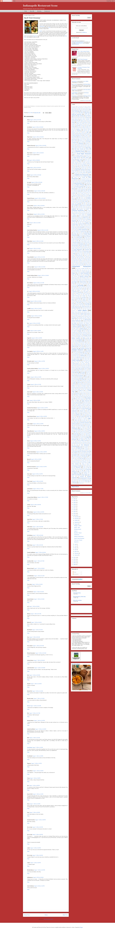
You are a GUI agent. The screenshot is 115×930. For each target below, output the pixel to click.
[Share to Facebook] (49, 112)
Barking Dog (74, 131)
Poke (84, 374)
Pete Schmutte (79, 369)
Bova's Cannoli (81, 147)
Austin (85, 124)
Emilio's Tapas (79, 221)
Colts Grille (74, 191)
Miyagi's (79, 330)
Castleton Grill (74, 176)
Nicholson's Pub (78, 343)
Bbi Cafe (78, 132)
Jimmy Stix (75, 279)
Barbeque (79, 130)
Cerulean (83, 177)
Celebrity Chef (76, 177)
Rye (78, 399)
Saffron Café (88, 399)
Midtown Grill (85, 327)
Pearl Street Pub (75, 365)
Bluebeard (81, 143)
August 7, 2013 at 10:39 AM (39, 667)
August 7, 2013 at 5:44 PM (35, 847)
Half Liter (85, 254)
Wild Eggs (89, 477)
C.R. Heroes (83, 163)
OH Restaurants (76, 353)
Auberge (73, 124)
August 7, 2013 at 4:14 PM (38, 794)
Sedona (88, 410)
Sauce (89, 406)
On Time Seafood (76, 356)
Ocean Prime (75, 352)
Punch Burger (81, 379)
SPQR (85, 424)
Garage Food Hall (75, 239)
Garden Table (81, 239)
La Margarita (85, 292)
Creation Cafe (79, 195)
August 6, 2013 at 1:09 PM (37, 338)
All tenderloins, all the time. (79, 596)
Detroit (88, 203)
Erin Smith (76, 222)
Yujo (72, 480)
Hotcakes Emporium (86, 261)
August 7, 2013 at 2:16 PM (36, 763)
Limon (89, 301)
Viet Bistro (87, 470)
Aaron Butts (75, 112)
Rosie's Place (74, 396)
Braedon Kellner (74, 150)
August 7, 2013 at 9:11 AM (39, 575)
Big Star (86, 136)
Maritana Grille (75, 317)
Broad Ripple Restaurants (84, 153)
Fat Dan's (88, 223)
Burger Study (87, 159)
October (76, 520)
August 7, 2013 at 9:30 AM (34, 606)
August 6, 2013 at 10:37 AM (35, 119)
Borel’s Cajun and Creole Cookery (84, 145)
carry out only (86, 173)
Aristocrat (88, 120)
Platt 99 (74, 373)
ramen (74, 382)
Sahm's (77, 400)
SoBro (89, 418)
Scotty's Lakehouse (75, 409)
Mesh (84, 325)
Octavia (85, 352)
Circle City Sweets (77, 187)
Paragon (73, 362)
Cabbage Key (89, 163)
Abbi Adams (80, 112)
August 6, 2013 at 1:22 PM (39, 361)
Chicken (85, 183)
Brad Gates (88, 147)
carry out (80, 173)
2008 (74, 564)
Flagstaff (76, 230)
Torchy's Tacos (84, 460)
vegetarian (73, 470)
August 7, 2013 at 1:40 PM (38, 756)
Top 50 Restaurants (76, 460)
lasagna (78, 297)
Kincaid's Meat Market (82, 286)
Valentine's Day (82, 469)
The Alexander (85, 447)
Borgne (73, 146)
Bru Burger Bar (88, 156)
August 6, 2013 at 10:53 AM (35, 174)
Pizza (77, 372)
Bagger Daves (88, 126)
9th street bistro (87, 84)
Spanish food (74, 423)
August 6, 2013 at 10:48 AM (34, 160)
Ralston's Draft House (81, 381)
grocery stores (88, 250)
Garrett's (86, 239)
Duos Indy (88, 213)
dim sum (73, 205)
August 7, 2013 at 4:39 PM (35, 812)
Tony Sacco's (89, 459)
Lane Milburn (83, 295)
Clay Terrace (85, 188)
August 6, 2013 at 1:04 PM (35, 330)
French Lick (79, 236)
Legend (76, 301)
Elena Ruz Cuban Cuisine (83, 220)
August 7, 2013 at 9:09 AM (39, 568)
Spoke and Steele (80, 424)
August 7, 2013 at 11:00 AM (34, 675)
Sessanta (81, 413)
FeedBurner (84, 32)
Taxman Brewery (85, 442)
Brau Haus (86, 150)
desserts (79, 203)
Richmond (84, 388)
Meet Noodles (89, 324)
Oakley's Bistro (88, 351)
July (75, 544)
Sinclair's (87, 416)
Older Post (65, 915)
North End (88, 347)
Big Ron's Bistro (81, 136)
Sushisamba (88, 433)
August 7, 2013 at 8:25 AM (38, 526)
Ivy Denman (87, 274)
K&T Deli (83, 284)
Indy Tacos (87, 269)
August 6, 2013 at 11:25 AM (39, 266)
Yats (86, 479)
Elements (84, 219)
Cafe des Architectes (82, 164)
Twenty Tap (85, 466)
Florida (89, 231)
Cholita (88, 184)
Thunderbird (85, 457)
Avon (77, 125)
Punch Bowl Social (75, 379)
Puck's (89, 378)
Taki (78, 437)
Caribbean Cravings (75, 172)
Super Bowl (77, 431)
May (76, 547)
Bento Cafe (79, 134)
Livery (82, 303)
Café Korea (78, 165)
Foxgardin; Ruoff (88, 235)
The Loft (73, 452)
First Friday (79, 228)
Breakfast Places (80, 151)
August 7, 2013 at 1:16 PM (37, 747)
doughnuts (74, 209)
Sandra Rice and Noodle (86, 403)
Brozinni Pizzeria (80, 156)
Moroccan (89, 334)
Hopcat (74, 261)
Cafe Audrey (75, 164)
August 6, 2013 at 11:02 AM (39, 214)
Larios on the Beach (75, 296)
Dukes (89, 212)
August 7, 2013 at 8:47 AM (39, 561)
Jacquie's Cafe (83, 275)
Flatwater (88, 230)
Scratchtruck (83, 409)
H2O (74, 254)
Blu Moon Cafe (80, 142)
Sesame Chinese (75, 413)
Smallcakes (74, 418)
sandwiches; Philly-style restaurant (84, 404)
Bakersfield (79, 127)
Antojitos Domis (82, 120)
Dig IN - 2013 (77, 527)
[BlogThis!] (47, 112)
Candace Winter (84, 168)
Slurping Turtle (87, 417)
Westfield (82, 476)
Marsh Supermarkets (83, 318)
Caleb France (84, 167)
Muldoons (78, 337)
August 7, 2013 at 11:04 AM (36, 683)
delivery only (74, 203)
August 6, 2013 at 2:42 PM (42, 407)
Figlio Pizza (88, 226)
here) (49, 27)
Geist (77, 240)
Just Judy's (79, 284)
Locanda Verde (74, 304)
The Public (83, 452)
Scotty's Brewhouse (86, 408)
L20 (79, 291)
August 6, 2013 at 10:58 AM (39, 205)
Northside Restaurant (77, 349)
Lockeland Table (81, 304)
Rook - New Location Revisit (83, 51)
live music (77, 303)
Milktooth (82, 328)
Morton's (74, 335)
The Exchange (85, 449)
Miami (85, 326)
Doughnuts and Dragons (84, 209)
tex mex (81, 443)
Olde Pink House (76, 355)
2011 (74, 559)
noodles (79, 346)
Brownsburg (74, 156)
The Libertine (75, 451)
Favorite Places (75, 225)
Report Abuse (75, 486)
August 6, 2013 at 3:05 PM (39, 431)
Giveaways (81, 244)
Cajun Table (81, 166)
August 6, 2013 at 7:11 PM (38, 488)
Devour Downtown (75, 204)
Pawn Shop (78, 364)
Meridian (80, 325)
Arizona (73, 121)
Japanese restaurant (84, 276)
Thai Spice (81, 446)
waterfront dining (75, 474)
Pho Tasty (85, 370)
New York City (82, 342)
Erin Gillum (85, 221)
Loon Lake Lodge (81, 305)
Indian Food (84, 268)
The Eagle (79, 449)
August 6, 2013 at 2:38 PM (35, 400)
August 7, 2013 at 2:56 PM (38, 770)
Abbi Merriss (87, 112)
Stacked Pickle (87, 425)
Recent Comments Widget (87, 100)
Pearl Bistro (88, 364)
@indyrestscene (79, 43)
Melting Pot (75, 325)
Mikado (90, 327)
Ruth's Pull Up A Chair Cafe (80, 398)
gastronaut (42, 26)
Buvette (80, 162)
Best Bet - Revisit (77, 532)
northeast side (75, 348)
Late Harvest (83, 297)
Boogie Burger (74, 145)
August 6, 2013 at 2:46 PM (41, 416)
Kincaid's (75, 286)
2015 (74, 511)
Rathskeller (89, 382)
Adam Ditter (81, 113)
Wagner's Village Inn (87, 471)
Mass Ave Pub (79, 319)
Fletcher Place (84, 231)
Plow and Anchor (81, 373)
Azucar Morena (82, 125)
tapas (88, 437)
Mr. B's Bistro (74, 336)
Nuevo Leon (82, 351)
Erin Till (81, 222)
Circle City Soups (88, 186)
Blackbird (88, 140)
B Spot (87, 125)
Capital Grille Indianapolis (80, 169)
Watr (82, 474)
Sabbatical (82, 399)
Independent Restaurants (81, 266)
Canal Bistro (77, 168)
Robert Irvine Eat (81, 391)
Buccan (86, 158)
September (77, 522)
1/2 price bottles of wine (76, 106)
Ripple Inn (81, 390)
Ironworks (88, 272)
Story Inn (83, 429)
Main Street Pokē (76, 314)
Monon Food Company (84, 333)
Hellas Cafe (78, 257)
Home (25, 11)
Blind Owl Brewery (81, 141)
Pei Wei (80, 365)
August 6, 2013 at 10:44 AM (38, 136)
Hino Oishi (88, 258)
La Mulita (76, 293)
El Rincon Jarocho (86, 218)
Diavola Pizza (83, 204)
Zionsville (75, 483)
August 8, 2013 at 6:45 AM (38, 877)
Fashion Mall (81, 223)
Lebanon (84, 300)
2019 (74, 504)
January (76, 555)
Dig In (88, 204)
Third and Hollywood (76, 456)
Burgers (79, 160)
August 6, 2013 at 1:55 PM (43, 368)
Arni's (77, 121)
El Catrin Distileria (79, 218)
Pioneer (73, 372)
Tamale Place (83, 437)
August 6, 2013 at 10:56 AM (39, 190)
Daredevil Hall (78, 201)
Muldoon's (73, 337)
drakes (77, 212)
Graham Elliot (75, 246)
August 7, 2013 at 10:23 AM (38, 645)
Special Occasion (82, 423)
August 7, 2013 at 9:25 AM (39, 599)
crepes (89, 195)
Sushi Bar (76, 433)
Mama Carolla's (84, 314)
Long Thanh (87, 304)
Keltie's (88, 284)
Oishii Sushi (77, 354)
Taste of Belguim (81, 439)
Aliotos (87, 116)
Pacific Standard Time (86, 360)
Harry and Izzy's (79, 255)
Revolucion (80, 388)
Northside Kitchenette (85, 348)
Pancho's (82, 361)
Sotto (80, 421)
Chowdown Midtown (84, 185)
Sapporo (84, 406)
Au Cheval (88, 123)
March (76, 551)
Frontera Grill (74, 238)
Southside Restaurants (84, 422)
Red (78, 383)
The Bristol (86, 448)
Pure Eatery (88, 379)
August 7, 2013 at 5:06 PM (37, 834)
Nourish (77, 351)
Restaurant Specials (75, 387)
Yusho (80, 480)
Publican (77, 378)
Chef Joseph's (78, 182)
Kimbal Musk (89, 285)
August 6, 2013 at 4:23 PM (41, 466)
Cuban (77, 197)
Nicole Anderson (77, 344)
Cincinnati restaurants (79, 186)
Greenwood (87, 249)
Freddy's (74, 236)
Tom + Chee (74, 459)
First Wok (89, 228)
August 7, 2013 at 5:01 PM (37, 827)
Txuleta (90, 466)
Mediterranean (74, 324)
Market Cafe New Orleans (85, 317)
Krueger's (78, 290)
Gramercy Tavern (87, 246)
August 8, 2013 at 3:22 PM (39, 885)
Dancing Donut (81, 200)
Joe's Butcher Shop (86, 279)
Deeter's (77, 202)
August (76, 524)
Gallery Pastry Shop (86, 238)
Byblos (84, 162)
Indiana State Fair (79, 269)
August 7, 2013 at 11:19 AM (37, 691)
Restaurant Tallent (83, 387)
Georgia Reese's (79, 241)
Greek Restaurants (77, 249)
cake (85, 166)
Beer (88, 132)
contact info (88, 192)
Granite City (80, 247)
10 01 (84, 106)
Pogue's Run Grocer (78, 374)
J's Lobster (78, 275)
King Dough (89, 286)
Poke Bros (88, 374)
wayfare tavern (87, 474)
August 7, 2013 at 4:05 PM (34, 785)
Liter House (85, 302)
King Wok (81, 287)
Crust (84, 196)
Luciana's (75, 309)
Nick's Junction (84, 343)
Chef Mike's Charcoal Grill (87, 182)
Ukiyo (88, 467)
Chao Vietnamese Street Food (86, 178)
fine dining (80, 227)
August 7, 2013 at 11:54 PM (39, 870)
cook (78, 193)
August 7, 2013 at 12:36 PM (40, 729)
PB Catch (83, 364)
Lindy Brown (78, 302)
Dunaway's (83, 213)
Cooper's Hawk (83, 193)
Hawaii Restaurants (80, 256)
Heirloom (73, 257)
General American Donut (85, 240)
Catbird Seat (80, 176)
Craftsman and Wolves (86, 194)
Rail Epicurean (84, 380)
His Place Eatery (74, 259)
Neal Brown (79, 340)
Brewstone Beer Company (77, 152)
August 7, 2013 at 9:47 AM (37, 629)
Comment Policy (74, 192)
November (77, 518)
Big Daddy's (86, 135)
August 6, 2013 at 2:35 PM (38, 391)
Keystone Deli (74, 285)
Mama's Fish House (78, 315)
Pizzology (83, 372)
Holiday (81, 260)
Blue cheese (86, 142)
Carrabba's (76, 173)
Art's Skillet (81, 121)
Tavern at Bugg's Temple (82, 440)
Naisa (88, 338)
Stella (85, 428)
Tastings (74, 440)
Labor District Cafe (86, 294)
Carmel (89, 172)
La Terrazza (78, 294)
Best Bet (89, 134)
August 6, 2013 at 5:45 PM (38, 481)
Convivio (73, 193)
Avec (89, 124)
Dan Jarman (75, 200)
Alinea (83, 116)
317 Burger (89, 108)
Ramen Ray (79, 382)
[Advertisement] (78, 609)
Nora (83, 346)
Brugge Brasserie (76, 157)
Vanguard (88, 469)
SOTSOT (76, 421)
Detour (84, 203)
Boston (77, 146)
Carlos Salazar (83, 172)
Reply (28, 123)
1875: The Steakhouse (85, 107)
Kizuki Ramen (87, 287)
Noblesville (74, 346)
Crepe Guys (85, 195)
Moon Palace (79, 334)
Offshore (89, 352)
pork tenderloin (80, 375)
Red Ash (82, 383)
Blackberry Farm (82, 140)
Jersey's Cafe (88, 278)
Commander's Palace (86, 191)
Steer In (81, 428)
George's (73, 241)
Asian (73, 122)
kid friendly (80, 285)
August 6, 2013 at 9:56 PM (35, 504)
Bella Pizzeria (81, 133)
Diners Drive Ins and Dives (85, 205)
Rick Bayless (78, 389)
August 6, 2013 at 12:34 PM (34, 323)
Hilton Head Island (82, 258)
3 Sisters (79, 108)
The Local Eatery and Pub (85, 451)
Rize (86, 390)
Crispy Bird (80, 196)
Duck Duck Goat (83, 212)
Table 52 (82, 434)
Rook (73, 394)
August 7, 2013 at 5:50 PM (35, 862)
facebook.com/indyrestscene (78, 42)
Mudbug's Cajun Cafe (81, 336)
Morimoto (84, 334)
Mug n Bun (88, 336)
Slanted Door (80, 417)
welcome (79, 475)
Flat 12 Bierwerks (82, 230)
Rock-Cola (88, 391)
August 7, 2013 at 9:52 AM (34, 637)
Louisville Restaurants (85, 306)
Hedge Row (88, 256)
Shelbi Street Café (78, 415)
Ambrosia (88, 117)
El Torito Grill (79, 219)
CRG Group (75, 196)
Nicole (28, 705)
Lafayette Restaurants (75, 295)
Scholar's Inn (74, 408)
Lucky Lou (80, 309)
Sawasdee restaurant (81, 407)
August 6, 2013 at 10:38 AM (37, 127)
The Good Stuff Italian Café (80, 450)
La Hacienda (78, 292)
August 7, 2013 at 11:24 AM (39, 698)
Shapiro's (83, 414)
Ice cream (82, 264)
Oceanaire (81, 352)
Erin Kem (89, 221)
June (76, 546)
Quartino (73, 380)
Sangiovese (74, 405)
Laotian (88, 295)
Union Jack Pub (79, 468)
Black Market (74, 140)
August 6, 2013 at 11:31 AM (38, 282)
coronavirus (78, 194)
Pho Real (80, 370)
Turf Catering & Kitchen (76, 466)
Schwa (79, 408)
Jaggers (88, 275)
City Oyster (79, 188)
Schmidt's (88, 407)
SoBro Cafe (77, 420)
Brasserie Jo (81, 150)
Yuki (76, 480)
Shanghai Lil (78, 414)
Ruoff (84, 396)
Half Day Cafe (79, 254)
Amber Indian (82, 117)
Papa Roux (88, 361)
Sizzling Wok (74, 417)
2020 (74, 502)
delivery (88, 202)
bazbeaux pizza (87, 95)
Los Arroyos (87, 305)
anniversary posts (75, 120)
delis (84, 202)
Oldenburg (82, 355)
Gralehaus (80, 246)
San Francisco (77, 403)
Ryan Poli (74, 399)
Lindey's (73, 302)
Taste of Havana (88, 439)
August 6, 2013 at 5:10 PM (37, 473)
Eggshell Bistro (86, 217)
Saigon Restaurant (85, 400)
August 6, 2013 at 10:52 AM (35, 167)
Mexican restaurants (77, 326)
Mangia (80, 316)
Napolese (80, 339)
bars (79, 131)
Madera (78, 313)
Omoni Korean (88, 355)
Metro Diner (89, 325)
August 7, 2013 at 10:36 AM (39, 660)
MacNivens (74, 313)
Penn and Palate (87, 365)
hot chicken (79, 261)
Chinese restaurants (80, 184)
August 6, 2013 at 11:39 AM (36, 315)
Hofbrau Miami (87, 259)
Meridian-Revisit (77, 529)
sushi (90, 432)
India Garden (78, 268)
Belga (77, 133)
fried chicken (79, 237)
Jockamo (80, 279)
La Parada (87, 293)
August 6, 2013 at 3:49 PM (41, 451)
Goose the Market (83, 245)
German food (75, 242)
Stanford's (76, 541)
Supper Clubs (75, 432)
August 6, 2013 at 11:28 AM (43, 275)
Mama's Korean (87, 315)
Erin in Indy (74, 84)
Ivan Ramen (81, 274)
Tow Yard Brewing (76, 462)
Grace (90, 245)
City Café (85, 187)
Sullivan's (88, 429)
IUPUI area (74, 274)
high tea (76, 258)
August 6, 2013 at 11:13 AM (38, 241)
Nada (84, 338)
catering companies (87, 176)
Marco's (83, 316)
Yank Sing (73, 479)
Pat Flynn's (83, 363)
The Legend (89, 450)
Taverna (88, 441)
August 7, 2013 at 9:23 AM (38, 591)
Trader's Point (83, 462)
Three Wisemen (78, 457)
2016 (74, 509)
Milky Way (88, 328)
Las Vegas (83, 296)
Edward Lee (80, 217)
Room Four (78, 394)
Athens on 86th (79, 122)
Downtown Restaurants (78, 210)
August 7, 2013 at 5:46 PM (37, 855)
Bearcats (83, 132)
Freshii (74, 237)
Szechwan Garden (75, 434)
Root (86, 394)
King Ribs (75, 287)
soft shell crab (84, 420)
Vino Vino (81, 471)
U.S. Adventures (76, 467)
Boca (74, 144)
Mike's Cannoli (75, 328)
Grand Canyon (74, 247)
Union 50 (73, 468)
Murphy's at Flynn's (86, 337)
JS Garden (78, 283)
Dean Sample (85, 201)
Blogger (81, 927)
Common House (81, 192)
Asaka (89, 121)
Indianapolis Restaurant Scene (40, 5)
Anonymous (74, 81)
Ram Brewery (88, 381)
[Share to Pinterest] (50, 112)
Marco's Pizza (88, 316)
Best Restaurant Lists (77, 135)
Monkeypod (77, 333)
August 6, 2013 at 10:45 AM (38, 152)
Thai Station (86, 446)
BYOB (88, 162)
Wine (79, 478)
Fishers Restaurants (82, 229)
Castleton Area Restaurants (82, 174)
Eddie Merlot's (74, 217)
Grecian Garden (82, 248)
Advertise (39, 11)
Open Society (79, 357)
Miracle (77, 329)
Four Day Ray (81, 235)
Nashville (85, 339)
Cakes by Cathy (77, 167)
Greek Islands (88, 248)
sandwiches (74, 404)
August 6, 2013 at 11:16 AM (35, 248)
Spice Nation (74, 424)
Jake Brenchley (74, 276)
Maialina (82, 313)
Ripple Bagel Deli (75, 390)
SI (76, 416)
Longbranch (74, 305)
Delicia (81, 202)
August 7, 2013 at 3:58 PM (35, 778)
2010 (74, 561)
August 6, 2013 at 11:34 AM (36, 308)
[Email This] (45, 112)
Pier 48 (84, 371)
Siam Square (81, 416)
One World (89, 356)
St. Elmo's (81, 425)
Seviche (85, 413)
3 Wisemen (84, 108)
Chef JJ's (73, 182)
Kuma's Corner (86, 290)
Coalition (89, 188)
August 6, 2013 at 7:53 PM (43, 497)
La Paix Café (82, 293)
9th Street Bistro (76, 664)
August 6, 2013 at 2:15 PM (36, 377)
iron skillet (86, 81)
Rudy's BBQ (80, 396)
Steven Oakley (78, 429)
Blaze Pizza (74, 141)
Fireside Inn (74, 228)
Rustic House (89, 396)
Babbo (84, 126)
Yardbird (83, 479)
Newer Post (27, 915)
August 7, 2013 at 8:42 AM (38, 545)
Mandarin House (74, 316)
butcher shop (74, 162)
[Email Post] (43, 112)
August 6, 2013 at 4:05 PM (36, 459)
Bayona (88, 131)
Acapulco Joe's (74, 113)
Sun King (84, 430)
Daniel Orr (88, 200)
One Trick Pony (83, 356)
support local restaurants (83, 432)
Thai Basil (89, 443)
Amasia (78, 117)
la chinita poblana (85, 291)
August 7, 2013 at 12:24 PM (39, 720)
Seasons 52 (82, 410)
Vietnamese (74, 471)
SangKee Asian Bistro (80, 405)
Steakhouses (74, 428)
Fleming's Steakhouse (75, 231)
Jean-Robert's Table (84, 277)
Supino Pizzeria (83, 431)
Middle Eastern (79, 327)
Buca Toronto (80, 158)
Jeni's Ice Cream (82, 278)
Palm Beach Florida (75, 361)
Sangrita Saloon (88, 405)
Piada (78, 371)
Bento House (85, 134)
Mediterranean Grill (82, 324)
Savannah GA (74, 407)
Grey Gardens (82, 250)
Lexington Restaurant (82, 301)
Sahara (73, 400)
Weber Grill (74, 475)
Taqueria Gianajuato (75, 438)
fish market (75, 229)
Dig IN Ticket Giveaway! (82, 59)
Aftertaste (74, 115)
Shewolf (84, 415)
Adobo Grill (87, 113)
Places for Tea (88, 372)
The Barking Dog (79, 448)
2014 (74, 513)
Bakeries (74, 127)
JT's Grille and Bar (84, 283)
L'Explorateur (74, 291)
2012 (74, 557)
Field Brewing (82, 226)
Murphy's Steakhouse (76, 338)
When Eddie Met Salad (82, 477)
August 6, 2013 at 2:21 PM (36, 384)
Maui (89, 320)
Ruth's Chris (81, 397)
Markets (73, 318)
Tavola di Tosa (78, 442)
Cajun (76, 166)
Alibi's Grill (79, 116)
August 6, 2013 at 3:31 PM (35, 440)
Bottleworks (81, 146)
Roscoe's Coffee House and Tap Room (83, 395)
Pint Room (88, 371)
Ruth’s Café (75, 397)
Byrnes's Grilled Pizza (75, 163)
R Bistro (78, 380)
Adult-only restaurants (76, 114)
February (77, 553)
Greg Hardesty (75, 250)
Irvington (73, 273)
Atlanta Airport (85, 122)
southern (89, 421)
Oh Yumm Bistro (84, 353)
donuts (88, 208)
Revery (88, 387)
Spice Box (88, 423)
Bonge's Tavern (87, 144)
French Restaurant (87, 236)
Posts (75, 572)
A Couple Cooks (77, 592)
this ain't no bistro (77, 600)
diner (78, 205)
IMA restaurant (87, 265)
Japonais (73, 277)
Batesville (83, 131)
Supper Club (89, 431)
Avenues (73, 125)
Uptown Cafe (74, 469)
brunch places (85, 157)
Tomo (78, 459)
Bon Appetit (81, 144)
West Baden (84, 475)
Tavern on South (82, 441)
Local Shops (87, 303)
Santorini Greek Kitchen (77, 406)
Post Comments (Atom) (48, 919)
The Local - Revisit (78, 540)
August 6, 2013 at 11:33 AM (35, 301)
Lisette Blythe (75, 92)
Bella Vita (86, 133)
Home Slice (89, 260)
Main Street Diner (88, 313)
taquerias (81, 438)
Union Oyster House (86, 468)
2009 (74, 562)
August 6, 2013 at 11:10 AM (35, 222)
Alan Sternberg (81, 115)
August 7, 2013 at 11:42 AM (35, 705)
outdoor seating (76, 360)
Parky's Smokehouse (85, 362)
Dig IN (40, 31)
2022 (74, 498)
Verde (78, 470)
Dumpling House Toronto (76, 213)
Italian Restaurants (85, 273)
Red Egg (86, 383)
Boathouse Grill (88, 143)
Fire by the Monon (87, 227)
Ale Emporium (88, 115)
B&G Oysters (79, 126)
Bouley (86, 146)
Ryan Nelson (88, 398)
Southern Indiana (76, 422)
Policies (73, 375)
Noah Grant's (87, 345)
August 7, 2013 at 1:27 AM (37, 519)
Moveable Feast (86, 335)
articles (85, 121)
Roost (83, 394)
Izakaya (73, 275)
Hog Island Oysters (75, 260)
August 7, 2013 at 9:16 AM (37, 584)
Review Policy (74, 388)
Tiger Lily (76, 458)
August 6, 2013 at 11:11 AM (42, 230)
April (76, 549)
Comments (76, 574)
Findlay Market (74, 227)
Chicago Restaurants (77, 183)
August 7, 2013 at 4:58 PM (40, 819)
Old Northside (89, 354)
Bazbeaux (73, 132)
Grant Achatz (86, 247)
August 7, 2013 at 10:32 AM (40, 653)
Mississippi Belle (83, 329)
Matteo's (85, 320)
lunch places (82, 310)
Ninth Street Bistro (79, 345)
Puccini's (84, 378)
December (77, 516)
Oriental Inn (76, 534)
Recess (74, 383)
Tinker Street (81, 458)
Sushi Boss (82, 433)
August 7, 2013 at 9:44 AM (36, 622)
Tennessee (77, 443)
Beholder (73, 133)
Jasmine (78, 277)
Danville (73, 201)
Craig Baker (74, 195)
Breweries (89, 151)
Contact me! (47, 11)
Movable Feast (79, 335)
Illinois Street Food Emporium (78, 265)
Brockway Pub (87, 155)
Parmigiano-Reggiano (75, 363)
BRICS (84, 152)
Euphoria (87, 222)
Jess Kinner (29, 747)
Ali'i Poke (74, 116)
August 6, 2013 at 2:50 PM (38, 423)
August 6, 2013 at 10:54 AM (36, 182)
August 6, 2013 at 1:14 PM (38, 351)
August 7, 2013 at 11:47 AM (34, 713)
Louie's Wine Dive (75, 306)
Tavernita (73, 442)
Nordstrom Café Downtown (80, 347)
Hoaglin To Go (81, 259)
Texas (85, 443)
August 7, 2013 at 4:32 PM (35, 803)
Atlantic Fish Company (81, 123)
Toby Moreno (88, 458)
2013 (74, 515)
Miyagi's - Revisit (77, 525)
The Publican (89, 452)
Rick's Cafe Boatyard (86, 389)
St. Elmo (76, 425)
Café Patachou (84, 165)
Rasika (85, 382)
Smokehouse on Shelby (82, 418)
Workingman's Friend (86, 478)
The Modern (79, 452)
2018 (74, 506)
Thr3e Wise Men (84, 456)
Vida (82, 470)
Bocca (77, 144)
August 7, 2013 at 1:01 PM (34, 737)
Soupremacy (85, 421)
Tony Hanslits (83, 459)
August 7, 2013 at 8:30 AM (38, 535)
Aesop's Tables (87, 114)
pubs (81, 378)
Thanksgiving (78, 447)
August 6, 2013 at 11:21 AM (39, 257)
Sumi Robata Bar (79, 430)
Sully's (73, 430)
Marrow (78, 318)
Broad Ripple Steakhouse (79, 155)
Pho (76, 370)
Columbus (79, 191)
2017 (74, 507)
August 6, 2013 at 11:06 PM (38, 512)
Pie (80, 371)
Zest (87, 481)
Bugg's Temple (80, 159)
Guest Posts (86, 251)
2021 (74, 500)
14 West (78, 107)
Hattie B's (86, 255)
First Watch (84, 228)
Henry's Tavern (84, 257)
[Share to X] (48, 112)
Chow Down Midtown (75, 185)
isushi (78, 273)
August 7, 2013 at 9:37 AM (36, 613)
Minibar (73, 329)
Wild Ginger (75, 478)
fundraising (79, 238)
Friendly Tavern (87, 237)
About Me (32, 11)
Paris (78, 362)
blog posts (35, 35)
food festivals (87, 232)
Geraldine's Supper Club (87, 241)
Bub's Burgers (74, 158)
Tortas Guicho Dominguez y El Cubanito (84, 461)
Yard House (78, 479)
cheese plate (87, 181)
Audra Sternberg (79, 124)
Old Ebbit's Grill (82, 354)
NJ (83, 345)
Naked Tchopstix (74, 339)
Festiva (77, 226)
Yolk (89, 479)
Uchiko (84, 467)
